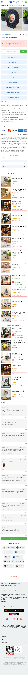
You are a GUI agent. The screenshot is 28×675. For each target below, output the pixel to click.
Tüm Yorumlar (14, 539)
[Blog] (21, 619)
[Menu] (1, 2)
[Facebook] (7, 619)
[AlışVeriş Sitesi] (26, 2)
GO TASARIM (5, 34)
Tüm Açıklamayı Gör (14, 155)
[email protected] (13, 585)
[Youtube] (17, 619)
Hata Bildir (14, 576)
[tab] (14, 633)
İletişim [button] (3, 639)
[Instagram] (14, 619)
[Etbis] (10, 650)
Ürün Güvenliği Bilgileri (22, 134)
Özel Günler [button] (4, 642)
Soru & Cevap (23, 34)
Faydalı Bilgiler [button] (5, 633)
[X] (11, 619)
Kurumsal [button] (4, 636)
